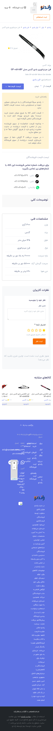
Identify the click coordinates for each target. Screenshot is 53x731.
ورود (6, 7)
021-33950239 (21, 175)
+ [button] (14, 463)
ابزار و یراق (41, 452)
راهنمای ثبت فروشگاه (35, 476)
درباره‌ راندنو (41, 463)
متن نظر (42, 306)
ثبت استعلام (41, 17)
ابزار (42, 27)
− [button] (14, 467)
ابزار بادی (35, 27)
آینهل (2, 400)
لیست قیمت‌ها (14, 86)
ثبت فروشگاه (18, 7)
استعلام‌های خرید (35, 445)
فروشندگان (29, 452)
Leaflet (14, 479)
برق (41, 443)
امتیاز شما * (40, 324)
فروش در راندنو (35, 455)
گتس (46, 400)
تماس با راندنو (41, 480)
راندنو (49, 27)
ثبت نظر (39, 341)
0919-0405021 (20, 187)
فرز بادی (25, 27)
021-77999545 (21, 181)
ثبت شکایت (29, 460)
